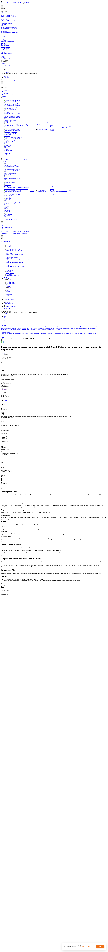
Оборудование (37, 329)
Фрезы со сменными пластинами (71, 326)
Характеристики (8, 399)
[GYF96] (3, 353)
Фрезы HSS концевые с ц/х (41, 333)
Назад (9, 245)
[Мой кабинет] (1, 224)
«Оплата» (44, 529)
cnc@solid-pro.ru (6, 72)
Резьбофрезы (26, 329)
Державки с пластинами (51, 326)
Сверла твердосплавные (73, 328)
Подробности (4, 389)
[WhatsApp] (1, 342)
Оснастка (31, 329)
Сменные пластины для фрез (23, 326)
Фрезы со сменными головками (88, 326)
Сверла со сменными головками (59, 328)
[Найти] (2, 7)
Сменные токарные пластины (8, 326)
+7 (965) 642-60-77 (5, 58)
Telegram (6, 76)
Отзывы (6, 400)
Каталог (8, 246)
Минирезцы (60, 326)
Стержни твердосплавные (53, 329)
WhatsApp (6, 77)
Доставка (6, 404)
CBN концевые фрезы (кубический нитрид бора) (21, 328)
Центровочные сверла (12, 329)
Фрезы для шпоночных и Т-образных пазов (85, 333)
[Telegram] (3, 342)
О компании (9, 288)
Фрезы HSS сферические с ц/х (8, 333)
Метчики (20, 329)
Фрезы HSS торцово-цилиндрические (25, 333)
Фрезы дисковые (52, 333)
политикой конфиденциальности (84, 946)
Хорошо (100, 946)
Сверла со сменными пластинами (42, 328)
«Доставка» (63, 524)
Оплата (5, 403)
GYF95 (2, 337)
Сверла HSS (82, 328)
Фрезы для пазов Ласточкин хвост (65, 333)
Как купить (9, 281)
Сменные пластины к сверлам (37, 326)
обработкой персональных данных (71, 948)
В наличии (44, 329)
